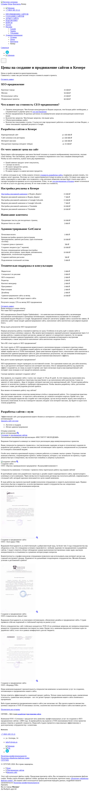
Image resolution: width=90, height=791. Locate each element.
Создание (5, 435)
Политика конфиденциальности (14, 756)
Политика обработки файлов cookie (15, 758)
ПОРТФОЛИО (12, 20)
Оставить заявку (7, 79)
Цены (10, 4)
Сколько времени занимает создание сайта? (18, 374)
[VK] (8, 748)
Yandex (13, 31)
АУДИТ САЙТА (12, 18)
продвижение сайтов (19, 435)
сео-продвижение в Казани (63, 181)
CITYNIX (5, 760)
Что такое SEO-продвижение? (13, 310)
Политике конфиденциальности (26, 783)
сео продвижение (40, 112)
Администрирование (14, 35)
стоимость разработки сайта (51, 175)
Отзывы (4, 4)
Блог (9, 768)
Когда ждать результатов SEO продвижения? (19, 327)
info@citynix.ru (11, 742)
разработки (21, 714)
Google (13, 29)
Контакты (17, 4)
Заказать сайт (12, 772)
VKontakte (14, 33)
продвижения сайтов (34, 714)
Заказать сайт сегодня (9, 421)
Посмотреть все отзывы (10, 709)
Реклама (9, 27)
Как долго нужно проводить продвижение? (18, 360)
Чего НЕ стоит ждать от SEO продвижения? (18, 343)
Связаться (5, 48)
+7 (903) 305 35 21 (13, 10)
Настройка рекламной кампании (14, 194)
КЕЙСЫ (9, 23)
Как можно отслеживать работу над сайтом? (18, 390)
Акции (8, 25)
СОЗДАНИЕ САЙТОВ (15, 16)
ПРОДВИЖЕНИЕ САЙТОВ (17, 14)
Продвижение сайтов (15, 770)
